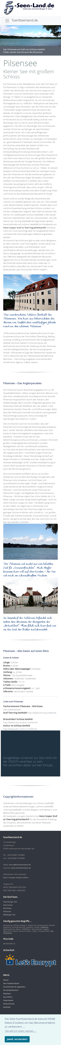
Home (6, 980)
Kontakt (7, 1007)
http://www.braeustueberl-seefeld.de (20, 722)
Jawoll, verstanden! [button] (17, 1039)
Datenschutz (8, 1003)
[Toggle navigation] (7, 20)
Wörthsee (7, 908)
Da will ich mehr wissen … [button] (20, 1031)
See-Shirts (7, 997)
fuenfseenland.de (25, 20)
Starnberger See (10, 901)
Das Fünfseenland (11, 983)
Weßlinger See (9, 914)
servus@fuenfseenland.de (20, 864)
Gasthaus (44, 927)
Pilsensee (7, 911)
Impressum (8, 1000)
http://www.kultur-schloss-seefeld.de (20, 728)
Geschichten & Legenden (14, 986)
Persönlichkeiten (10, 990)
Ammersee (8, 905)
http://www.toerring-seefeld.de (42, 712)
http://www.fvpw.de (12, 709)
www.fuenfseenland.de (21, 868)
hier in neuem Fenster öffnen (15, 877)
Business (7, 993)
